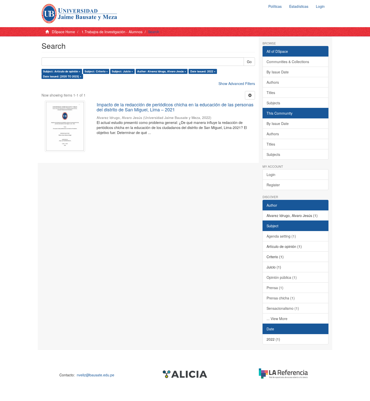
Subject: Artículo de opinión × (61, 71)
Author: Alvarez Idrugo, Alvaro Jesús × (161, 71)
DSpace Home (63, 31)
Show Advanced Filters (236, 83)
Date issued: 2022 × (202, 71)
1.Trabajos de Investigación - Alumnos (112, 31)
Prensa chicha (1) (281, 297)
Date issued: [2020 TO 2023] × (62, 76)
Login (271, 174)
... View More (277, 318)
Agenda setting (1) (281, 236)
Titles (271, 92)
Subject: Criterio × (96, 71)
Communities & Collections (288, 61)
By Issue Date (278, 71)
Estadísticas (298, 6)
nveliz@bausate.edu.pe (95, 374)
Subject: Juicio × (122, 71)
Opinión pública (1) (282, 277)
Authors (273, 82)
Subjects (273, 102)
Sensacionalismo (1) (283, 308)
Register (273, 184)
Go (249, 61)
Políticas (275, 6)
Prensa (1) (275, 287)
